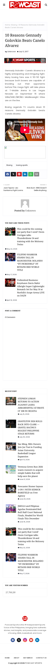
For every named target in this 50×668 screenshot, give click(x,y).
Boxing (14, 25)
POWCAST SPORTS (33, 663)
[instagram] (25, 640)
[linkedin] (37, 640)
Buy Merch (27, 658)
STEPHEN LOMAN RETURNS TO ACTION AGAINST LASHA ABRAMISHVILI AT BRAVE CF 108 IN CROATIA (31, 404)
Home (7, 25)
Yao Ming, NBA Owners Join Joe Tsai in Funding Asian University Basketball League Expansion (30, 450)
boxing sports (22, 165)
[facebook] (13, 640)
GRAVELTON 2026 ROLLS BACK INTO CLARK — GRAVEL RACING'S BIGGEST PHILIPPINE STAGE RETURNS (30, 427)
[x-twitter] (19, 640)
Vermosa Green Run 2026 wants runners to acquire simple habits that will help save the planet (30, 471)
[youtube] (31, 640)
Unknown (12, 51)
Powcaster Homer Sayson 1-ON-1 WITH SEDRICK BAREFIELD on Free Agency (30, 491)
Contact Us (41, 658)
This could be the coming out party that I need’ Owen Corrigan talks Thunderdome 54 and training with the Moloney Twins (30, 236)
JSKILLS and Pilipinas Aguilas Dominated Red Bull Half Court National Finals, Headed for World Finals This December (30, 512)
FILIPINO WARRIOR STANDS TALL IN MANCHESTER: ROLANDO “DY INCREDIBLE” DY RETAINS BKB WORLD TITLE (30, 262)
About (16, 658)
